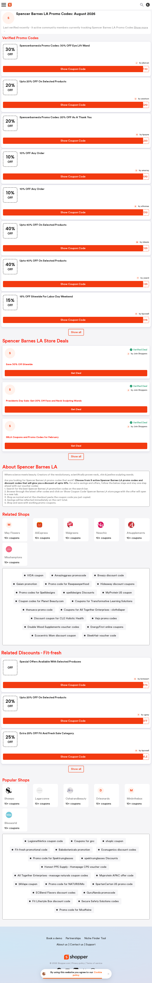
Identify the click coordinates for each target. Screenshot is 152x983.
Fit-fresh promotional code (31, 849)
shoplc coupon (114, 841)
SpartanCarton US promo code (114, 884)
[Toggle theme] (148, 5)
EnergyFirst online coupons (106, 627)
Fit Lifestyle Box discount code (51, 901)
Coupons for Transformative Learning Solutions (103, 601)
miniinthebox (134, 798)
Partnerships (73, 938)
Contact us (76, 944)
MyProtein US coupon (119, 592)
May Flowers (12, 533)
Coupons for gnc (84, 841)
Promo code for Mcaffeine (75, 910)
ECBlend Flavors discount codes (55, 892)
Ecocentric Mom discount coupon (55, 635)
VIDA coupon (35, 575)
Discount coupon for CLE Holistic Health (59, 618)
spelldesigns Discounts (80, 592)
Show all (76, 332)
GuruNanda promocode (101, 892)
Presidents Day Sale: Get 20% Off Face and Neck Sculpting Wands (44, 401)
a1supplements (136, 533)
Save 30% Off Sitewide (19, 364)
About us (62, 944)
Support (90, 944)
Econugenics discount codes (118, 849)
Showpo (9, 798)
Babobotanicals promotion (74, 849)
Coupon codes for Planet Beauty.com (41, 601)
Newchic (101, 533)
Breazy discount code (110, 575)
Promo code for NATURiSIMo (66, 884)
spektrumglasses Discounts (101, 858)
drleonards (103, 798)
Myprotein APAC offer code (116, 875)
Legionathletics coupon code (45, 841)
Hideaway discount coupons (117, 584)
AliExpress (41, 533)
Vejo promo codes (106, 618)
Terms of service (94, 963)
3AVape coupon (27, 884)
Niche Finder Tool (95, 938)
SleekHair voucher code (101, 635)
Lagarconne (42, 798)
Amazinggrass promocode (70, 575)
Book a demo (54, 938)
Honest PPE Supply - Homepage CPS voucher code (75, 867)
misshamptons (13, 557)
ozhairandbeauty (76, 798)
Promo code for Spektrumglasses (53, 858)
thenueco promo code (39, 609)
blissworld (10, 823)
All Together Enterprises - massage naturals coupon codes (53, 875)
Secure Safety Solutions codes (100, 901)
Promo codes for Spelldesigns (37, 592)
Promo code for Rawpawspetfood (68, 584)
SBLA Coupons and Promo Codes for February (32, 437)
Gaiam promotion (26, 584)
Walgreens (72, 533)
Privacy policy (78, 963)
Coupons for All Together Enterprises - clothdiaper (94, 609)
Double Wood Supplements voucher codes (53, 627)
